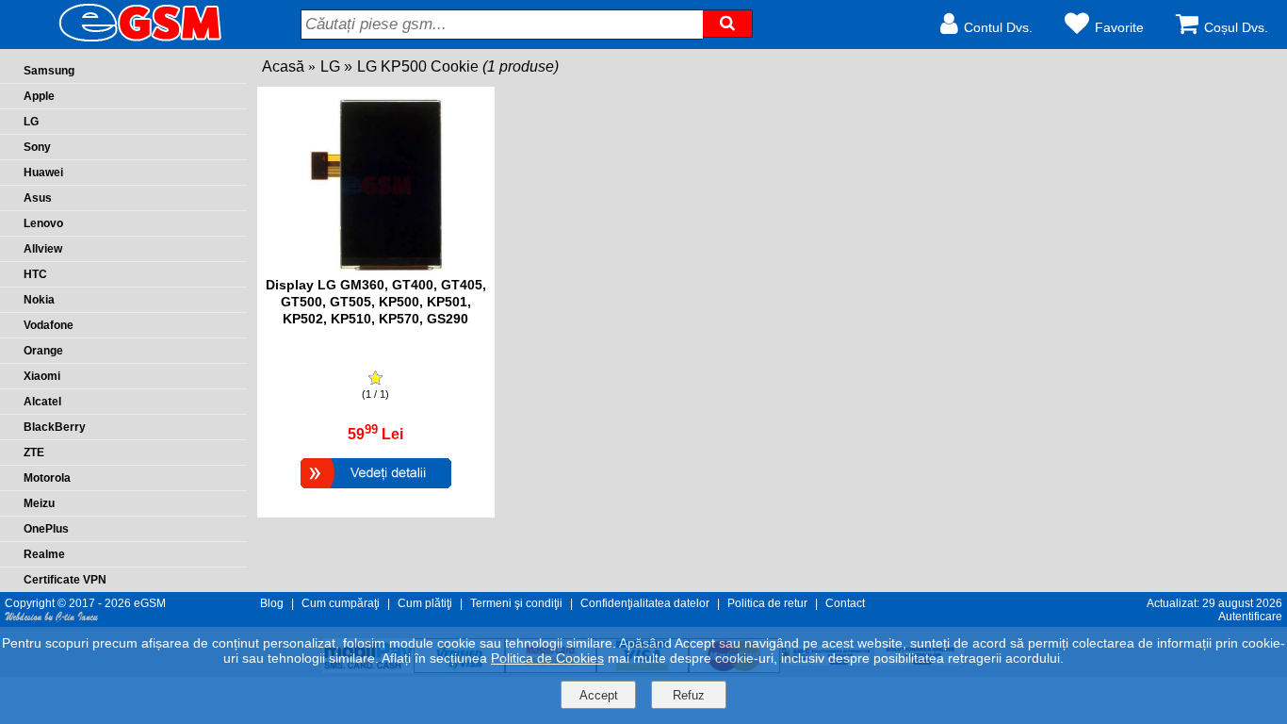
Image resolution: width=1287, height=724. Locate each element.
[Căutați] (727, 23)
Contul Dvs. (998, 27)
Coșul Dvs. (1236, 27)
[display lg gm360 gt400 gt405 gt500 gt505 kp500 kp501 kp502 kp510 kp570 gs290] (376, 267)
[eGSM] (118, 40)
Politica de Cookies (547, 658)
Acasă (283, 66)
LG (330, 66)
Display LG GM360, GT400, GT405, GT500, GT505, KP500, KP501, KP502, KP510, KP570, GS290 (376, 301)
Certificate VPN (65, 579)
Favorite (1119, 27)
